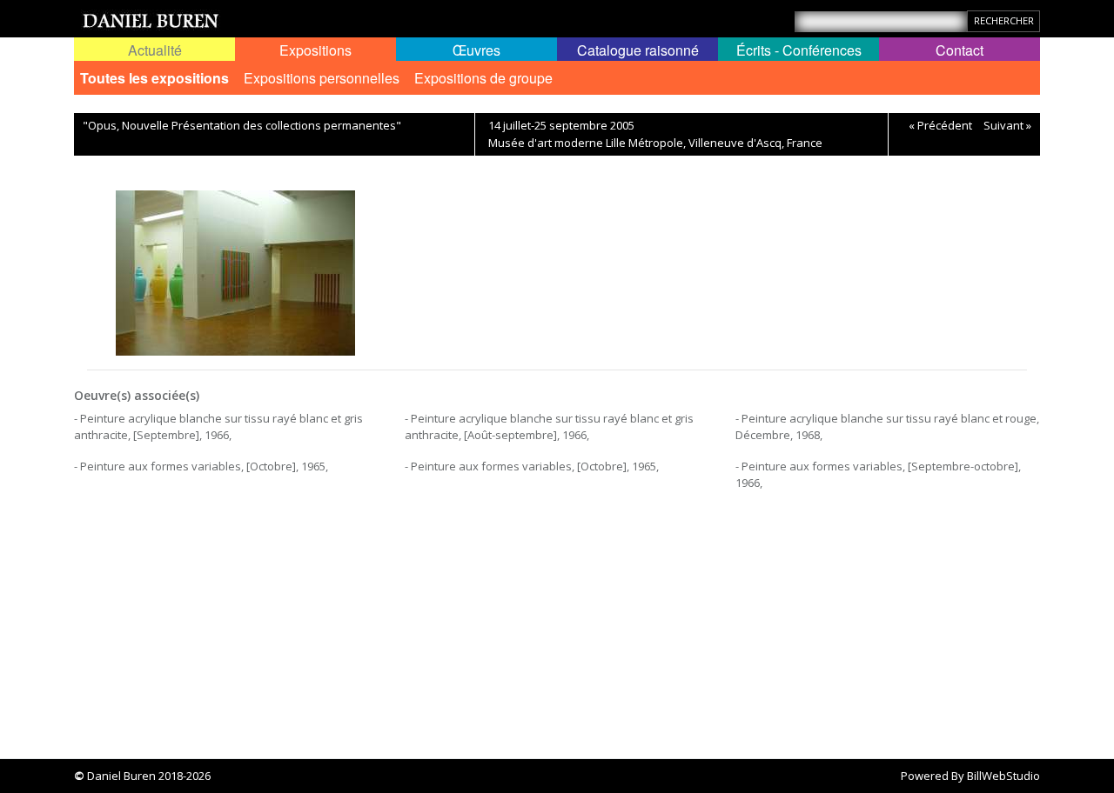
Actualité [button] (155, 50)
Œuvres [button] (476, 50)
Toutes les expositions (154, 78)
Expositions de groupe (483, 78)
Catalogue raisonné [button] (638, 50)
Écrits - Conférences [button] (799, 50)
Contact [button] (959, 50)
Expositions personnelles (321, 78)
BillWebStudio (1003, 775)
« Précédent (940, 125)
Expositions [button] (315, 50)
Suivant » (1007, 125)
